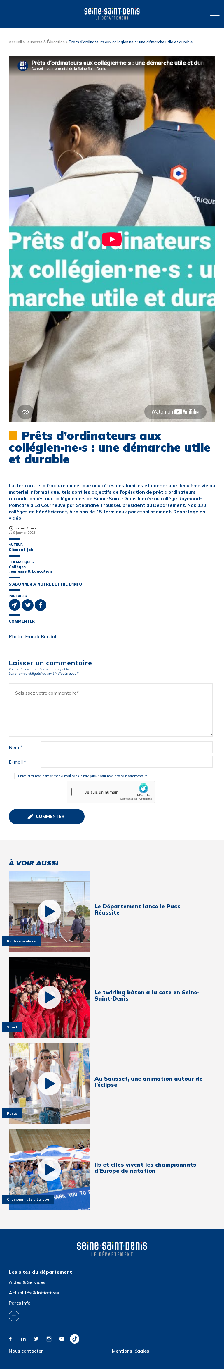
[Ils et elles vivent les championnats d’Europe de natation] (49, 1169)
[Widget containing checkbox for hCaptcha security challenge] (111, 792)
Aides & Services (27, 1282)
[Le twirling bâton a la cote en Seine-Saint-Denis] (49, 997)
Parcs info (20, 1303)
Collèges (17, 567)
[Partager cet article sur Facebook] (40, 604)
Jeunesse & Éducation (45, 41)
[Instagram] (49, 1339)
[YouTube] (61, 1339)
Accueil (15, 41)
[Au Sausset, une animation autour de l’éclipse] (49, 1083)
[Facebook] (10, 1339)
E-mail (17, 762)
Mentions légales (130, 1351)
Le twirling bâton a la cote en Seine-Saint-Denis (147, 995)
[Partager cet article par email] (15, 604)
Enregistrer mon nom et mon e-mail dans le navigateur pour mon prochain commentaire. (83, 776)
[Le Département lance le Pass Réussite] (49, 911)
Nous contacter (26, 1351)
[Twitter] (36, 1339)
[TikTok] (74, 1339)
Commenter (22, 621)
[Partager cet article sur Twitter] (28, 604)
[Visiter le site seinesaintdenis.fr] (112, 1249)
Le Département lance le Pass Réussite (137, 909)
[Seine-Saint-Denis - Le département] (112, 14)
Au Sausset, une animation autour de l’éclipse (148, 1082)
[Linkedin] (23, 1339)
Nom (15, 747)
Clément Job (21, 549)
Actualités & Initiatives (34, 1293)
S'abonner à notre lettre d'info (45, 584)
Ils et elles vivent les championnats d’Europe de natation (145, 1168)
